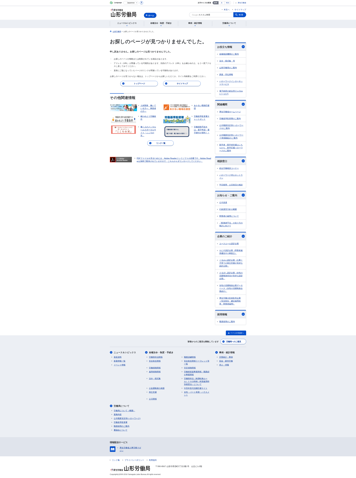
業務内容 (118, 414)
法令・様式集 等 (227, 61)
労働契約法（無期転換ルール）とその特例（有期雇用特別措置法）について (196, 381)
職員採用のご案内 (227, 321)
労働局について (121, 406)
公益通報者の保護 (157, 388)
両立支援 (153, 392)
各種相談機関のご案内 (229, 54)
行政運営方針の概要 (228, 209)
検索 (241, 15)
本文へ (227, 10)
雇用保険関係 (155, 372)
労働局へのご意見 (233, 341)
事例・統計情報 (227, 352)
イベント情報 (119, 365)
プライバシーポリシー (134, 460)
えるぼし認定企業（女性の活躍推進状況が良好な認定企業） (231, 276)
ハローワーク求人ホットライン (231, 176)
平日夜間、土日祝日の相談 (231, 185)
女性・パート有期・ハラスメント (196, 393)
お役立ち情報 (224, 47)
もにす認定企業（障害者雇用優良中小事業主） (231, 251)
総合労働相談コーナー (229, 168)
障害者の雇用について (229, 216)
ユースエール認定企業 (229, 243)
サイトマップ (240, 10)
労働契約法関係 (156, 357)
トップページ (139, 83)
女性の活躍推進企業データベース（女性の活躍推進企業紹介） (231, 288)
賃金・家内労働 (226, 361)
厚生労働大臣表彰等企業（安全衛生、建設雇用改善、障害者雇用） (230, 301)
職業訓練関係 (190, 357)
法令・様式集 (155, 378)
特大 (227, 3)
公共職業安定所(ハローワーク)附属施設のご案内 (231, 136)
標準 (215, 3)
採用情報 (222, 314)
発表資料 (118, 357)
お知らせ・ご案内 (227, 195)
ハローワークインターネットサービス (231, 82)
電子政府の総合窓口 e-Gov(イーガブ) (231, 92)
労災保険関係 (190, 368)
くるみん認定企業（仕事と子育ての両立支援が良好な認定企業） (231, 263)
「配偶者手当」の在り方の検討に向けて (231, 224)
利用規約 (153, 460)
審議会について (120, 430)
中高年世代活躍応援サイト (195, 388)
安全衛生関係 (155, 361)
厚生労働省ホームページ (230, 112)
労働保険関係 (155, 368)
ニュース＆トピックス (125, 352)
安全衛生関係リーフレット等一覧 (196, 362)
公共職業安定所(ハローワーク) (127, 418)
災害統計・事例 (226, 357)
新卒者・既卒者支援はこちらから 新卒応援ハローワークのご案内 (231, 148)
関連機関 (222, 104)
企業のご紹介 (224, 236)
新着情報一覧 (119, 361)
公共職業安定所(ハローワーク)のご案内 (231, 126)
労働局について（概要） (124, 410)
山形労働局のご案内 (228, 68)
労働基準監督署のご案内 (230, 118)
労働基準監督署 (120, 422)
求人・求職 (224, 365)
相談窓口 (222, 161)
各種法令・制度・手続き (161, 352)
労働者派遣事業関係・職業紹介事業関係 (196, 373)
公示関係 (153, 399)
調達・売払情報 (226, 74)
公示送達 (223, 202)
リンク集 (116, 460)
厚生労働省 (242, 3)
